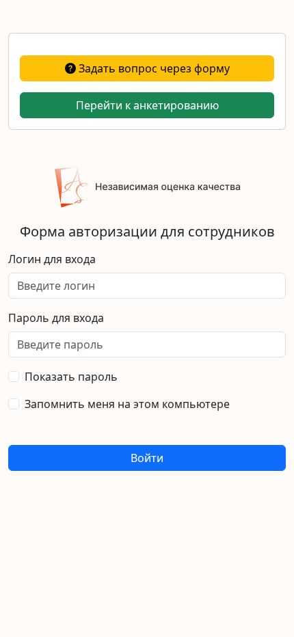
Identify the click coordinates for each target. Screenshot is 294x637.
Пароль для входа (56, 317)
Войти (147, 457)
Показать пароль (71, 376)
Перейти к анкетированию (147, 105)
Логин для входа (52, 259)
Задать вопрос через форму (153, 68)
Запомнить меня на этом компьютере (127, 403)
